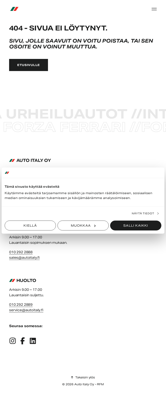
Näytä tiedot (143, 213)
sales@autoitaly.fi (24, 257)
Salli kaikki (135, 225)
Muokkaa (81, 225)
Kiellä (30, 225)
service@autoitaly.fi (26, 310)
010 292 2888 (21, 252)
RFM (100, 384)
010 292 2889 (21, 305)
